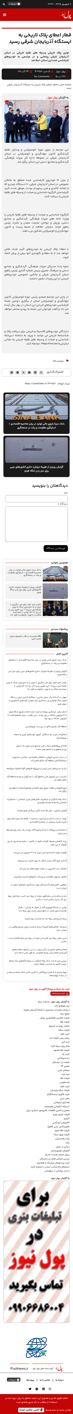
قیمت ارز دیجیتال (61, 1062)
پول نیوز (53, 98)
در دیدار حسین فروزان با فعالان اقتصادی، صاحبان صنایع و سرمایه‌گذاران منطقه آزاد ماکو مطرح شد (40, 759)
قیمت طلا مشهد (61, 1050)
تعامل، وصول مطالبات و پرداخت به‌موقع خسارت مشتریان (40, 877)
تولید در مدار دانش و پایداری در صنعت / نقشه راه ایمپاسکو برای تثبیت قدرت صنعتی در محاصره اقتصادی (37, 820)
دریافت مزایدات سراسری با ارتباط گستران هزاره (47, 1010)
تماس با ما (45, 1380)
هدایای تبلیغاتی (61, 1102)
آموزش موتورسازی (60, 1151)
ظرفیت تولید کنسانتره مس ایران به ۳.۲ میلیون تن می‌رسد (40, 852)
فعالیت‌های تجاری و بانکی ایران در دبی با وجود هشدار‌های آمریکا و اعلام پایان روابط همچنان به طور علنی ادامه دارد (39, 951)
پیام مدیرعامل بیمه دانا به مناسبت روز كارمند (45, 919)
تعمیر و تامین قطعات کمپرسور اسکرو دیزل (48, 1110)
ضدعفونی (65, 1082)
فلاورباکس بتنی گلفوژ (59, 1127)
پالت (67, 1143)
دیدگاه (63, 504)
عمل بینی (65, 1098)
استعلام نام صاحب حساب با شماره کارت (50, 1167)
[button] (4, 4)
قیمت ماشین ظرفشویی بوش (55, 1018)
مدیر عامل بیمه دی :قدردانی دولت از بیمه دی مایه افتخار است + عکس (37, 940)
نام (66, 493)
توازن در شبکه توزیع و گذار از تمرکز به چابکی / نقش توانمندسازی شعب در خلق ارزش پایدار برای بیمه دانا (42, 909)
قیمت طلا (65, 1022)
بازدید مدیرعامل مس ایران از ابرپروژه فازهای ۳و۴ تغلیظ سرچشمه (37, 768)
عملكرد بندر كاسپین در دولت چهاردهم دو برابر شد (43, 868)
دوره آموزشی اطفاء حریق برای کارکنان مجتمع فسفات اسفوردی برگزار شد (38, 789)
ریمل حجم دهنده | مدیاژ (57, 1155)
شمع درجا (65, 1014)
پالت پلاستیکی (62, 1139)
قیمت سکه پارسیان (60, 1090)
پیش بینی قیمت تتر (60, 1038)
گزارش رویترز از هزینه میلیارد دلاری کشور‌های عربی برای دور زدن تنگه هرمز (25, 590)
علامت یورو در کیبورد (59, 1026)
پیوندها (30, 1380)
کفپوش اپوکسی (61, 1123)
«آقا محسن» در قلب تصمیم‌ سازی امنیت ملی (25, 638)
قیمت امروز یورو (61, 1114)
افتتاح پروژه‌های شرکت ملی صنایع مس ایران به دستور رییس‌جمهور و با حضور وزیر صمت (41, 747)
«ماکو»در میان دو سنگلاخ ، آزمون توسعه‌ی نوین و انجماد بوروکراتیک (40, 736)
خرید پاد (66, 1054)
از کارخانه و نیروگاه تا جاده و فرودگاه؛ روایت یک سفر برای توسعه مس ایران (36, 831)
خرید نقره (65, 1034)
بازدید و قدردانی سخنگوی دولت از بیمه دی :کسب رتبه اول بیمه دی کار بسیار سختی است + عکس (37, 897)
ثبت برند (65, 1074)
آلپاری (67, 1118)
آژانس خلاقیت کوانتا (29, 1410)
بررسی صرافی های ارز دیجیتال (55, 1159)
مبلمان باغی (64, 1070)
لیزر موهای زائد (62, 1006)
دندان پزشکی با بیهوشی (57, 1171)
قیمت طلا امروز (62, 1130)
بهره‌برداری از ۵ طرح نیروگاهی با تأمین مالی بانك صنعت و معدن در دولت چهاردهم (37, 974)
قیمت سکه (64, 1030)
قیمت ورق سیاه (62, 1135)
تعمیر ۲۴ (65, 1066)
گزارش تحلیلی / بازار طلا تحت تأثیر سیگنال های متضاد (42, 810)
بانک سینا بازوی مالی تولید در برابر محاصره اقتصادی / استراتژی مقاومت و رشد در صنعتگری (24, 572)
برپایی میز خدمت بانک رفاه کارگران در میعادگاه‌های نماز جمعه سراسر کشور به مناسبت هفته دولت (38, 962)
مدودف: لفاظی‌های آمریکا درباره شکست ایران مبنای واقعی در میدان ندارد (38, 928)
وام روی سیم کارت (60, 1046)
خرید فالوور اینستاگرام (58, 1094)
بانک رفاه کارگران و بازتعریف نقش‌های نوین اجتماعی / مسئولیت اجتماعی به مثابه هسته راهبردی (37, 801)
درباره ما (60, 1380)
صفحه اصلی (65, 84)
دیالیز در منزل (63, 1147)
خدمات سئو (44, 1002)
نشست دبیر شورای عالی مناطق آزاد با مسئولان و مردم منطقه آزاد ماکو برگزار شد (36, 778)
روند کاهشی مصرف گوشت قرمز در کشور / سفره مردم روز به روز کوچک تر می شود (37, 843)
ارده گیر (66, 1042)
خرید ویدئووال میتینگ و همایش (53, 1163)
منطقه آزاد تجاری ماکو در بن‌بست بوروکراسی (46, 726)
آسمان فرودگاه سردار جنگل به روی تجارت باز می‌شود (42, 860)
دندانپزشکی (63, 1058)
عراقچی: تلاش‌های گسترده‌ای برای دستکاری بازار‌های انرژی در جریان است (39, 886)
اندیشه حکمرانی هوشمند (57, 1106)
